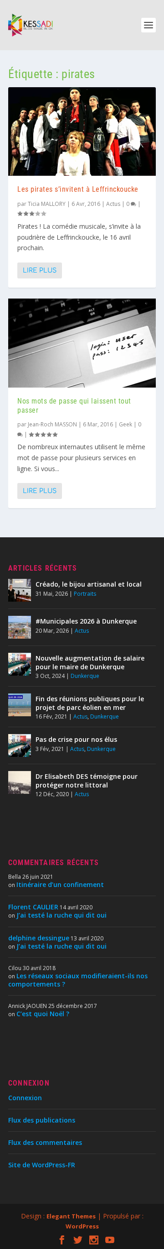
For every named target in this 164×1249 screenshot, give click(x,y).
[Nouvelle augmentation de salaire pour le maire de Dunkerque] (19, 664)
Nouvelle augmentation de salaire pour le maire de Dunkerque (90, 662)
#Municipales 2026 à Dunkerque (86, 621)
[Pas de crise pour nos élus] (19, 745)
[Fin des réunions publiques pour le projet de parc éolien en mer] (19, 704)
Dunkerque (85, 676)
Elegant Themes (71, 1216)
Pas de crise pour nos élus (76, 739)
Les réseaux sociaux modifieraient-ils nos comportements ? (78, 979)
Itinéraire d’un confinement (60, 884)
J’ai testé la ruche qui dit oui (61, 915)
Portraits (85, 594)
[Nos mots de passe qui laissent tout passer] (82, 343)
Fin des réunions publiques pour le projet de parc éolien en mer (90, 702)
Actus (113, 204)
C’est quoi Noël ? (42, 1013)
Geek (125, 424)
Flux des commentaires (45, 1142)
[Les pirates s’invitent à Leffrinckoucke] (82, 131)
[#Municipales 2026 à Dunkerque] (19, 627)
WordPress (82, 1226)
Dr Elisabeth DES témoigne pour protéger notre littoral (87, 780)
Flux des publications (41, 1120)
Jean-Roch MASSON (52, 424)
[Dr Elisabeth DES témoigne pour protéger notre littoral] (19, 782)
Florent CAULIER (33, 907)
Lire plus (39, 270)
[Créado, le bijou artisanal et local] (19, 590)
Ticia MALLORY (47, 204)
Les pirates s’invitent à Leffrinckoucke (77, 189)
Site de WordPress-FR (41, 1164)
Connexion (25, 1097)
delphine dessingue (38, 938)
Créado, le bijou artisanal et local (89, 584)
